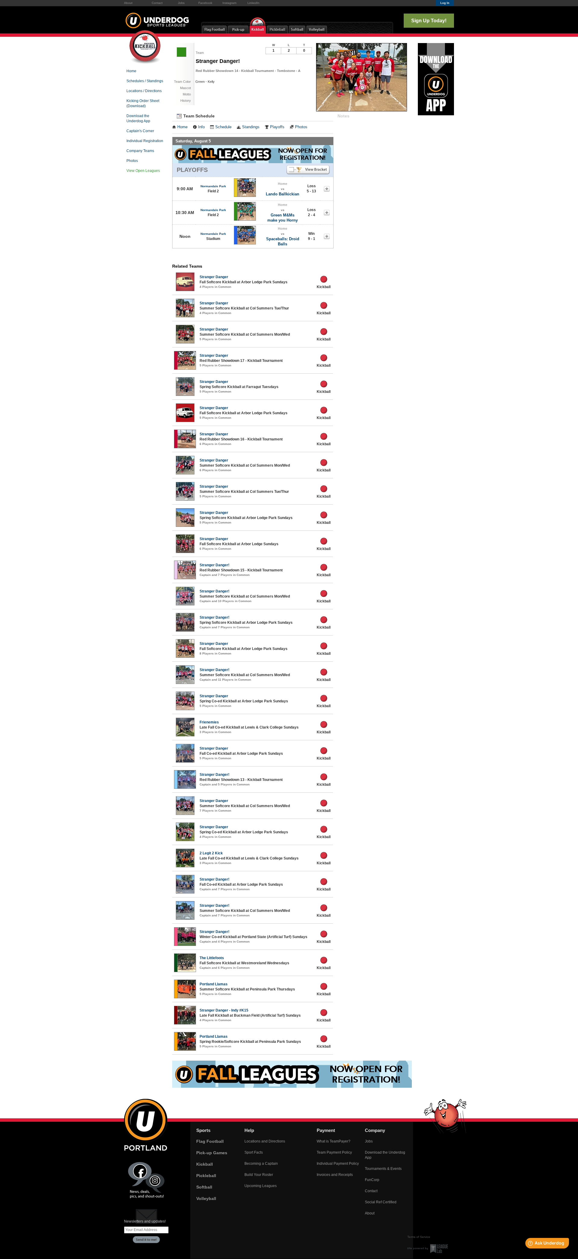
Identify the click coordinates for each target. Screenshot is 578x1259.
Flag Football (210, 1141)
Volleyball (206, 1198)
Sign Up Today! (428, 20)
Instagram (229, 3)
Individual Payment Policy (338, 1163)
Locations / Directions (144, 91)
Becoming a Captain (261, 1163)
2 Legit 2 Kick (211, 853)
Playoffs (277, 127)
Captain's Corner (140, 131)
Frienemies (209, 722)
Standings (250, 127)
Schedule (223, 127)
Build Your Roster (258, 1175)
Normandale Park (213, 186)
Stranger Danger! (214, 565)
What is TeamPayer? (333, 1141)
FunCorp (372, 1180)
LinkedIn (253, 3)
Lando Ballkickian (282, 194)
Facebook (205, 3)
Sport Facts (253, 1152)
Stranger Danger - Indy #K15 (224, 1010)
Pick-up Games (211, 1152)
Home (131, 71)
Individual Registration (144, 141)
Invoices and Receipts (335, 1175)
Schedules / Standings (144, 81)
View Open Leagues (143, 171)
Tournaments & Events (383, 1169)
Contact (157, 3)
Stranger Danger (214, 277)
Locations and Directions (264, 1141)
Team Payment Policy (334, 1152)
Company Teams (140, 151)
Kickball (204, 1164)
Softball (204, 1187)
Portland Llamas (214, 984)
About (128, 3)
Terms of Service (418, 1237)
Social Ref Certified (380, 1202)
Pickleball (206, 1175)
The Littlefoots (212, 958)
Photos (132, 161)
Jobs (181, 3)
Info (201, 127)
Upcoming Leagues (260, 1186)
